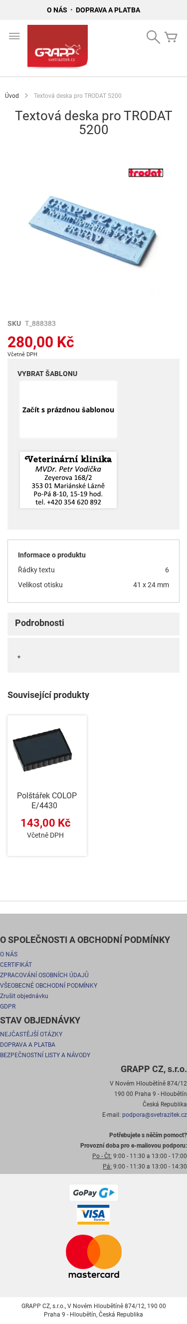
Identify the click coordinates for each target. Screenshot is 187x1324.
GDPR (7, 1006)
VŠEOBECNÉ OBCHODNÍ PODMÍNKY (48, 985)
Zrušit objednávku (24, 996)
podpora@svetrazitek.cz (154, 1114)
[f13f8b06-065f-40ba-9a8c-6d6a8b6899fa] (68, 481)
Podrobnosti (39, 623)
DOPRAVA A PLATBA (108, 10)
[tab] (93, 624)
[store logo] (57, 48)
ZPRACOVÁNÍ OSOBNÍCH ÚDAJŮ (44, 975)
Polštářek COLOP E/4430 (47, 800)
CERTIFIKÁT (16, 964)
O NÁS (58, 10)
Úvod (12, 95)
